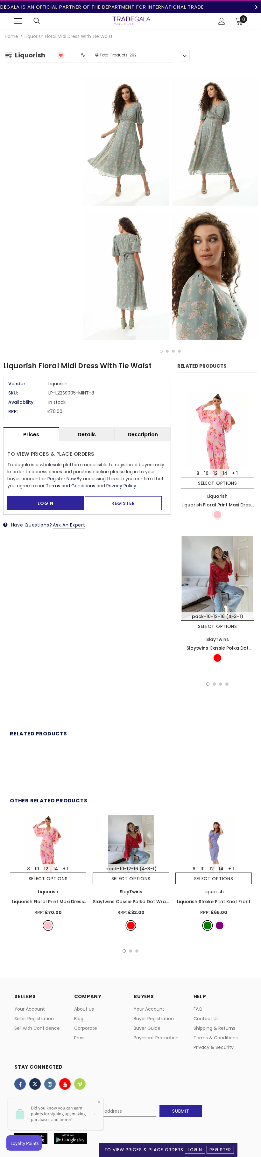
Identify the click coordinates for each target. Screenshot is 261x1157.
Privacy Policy (121, 486)
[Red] (217, 658)
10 (206, 473)
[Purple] (219, 925)
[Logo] (131, 21)
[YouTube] (65, 1084)
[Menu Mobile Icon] (18, 21)
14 (224, 473)
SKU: (13, 393)
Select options (217, 483)
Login (195, 1150)
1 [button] (161, 351)
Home (11, 36)
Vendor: (17, 383)
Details (87, 434)
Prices (31, 434)
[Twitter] (35, 1084)
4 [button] (179, 351)
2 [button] (167, 351)
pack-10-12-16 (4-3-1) (217, 616)
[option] (170, 209)
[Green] (207, 925)
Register (220, 1150)
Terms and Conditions (70, 486)
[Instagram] (50, 1084)
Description (143, 434)
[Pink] (217, 515)
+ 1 (235, 473)
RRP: (13, 411)
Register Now (61, 478)
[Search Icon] (36, 21)
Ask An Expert (69, 525)
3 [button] (173, 351)
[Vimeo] (80, 1084)
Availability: (21, 402)
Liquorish (217, 496)
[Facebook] (20, 1084)
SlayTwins (217, 639)
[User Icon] (221, 21)
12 (215, 473)
